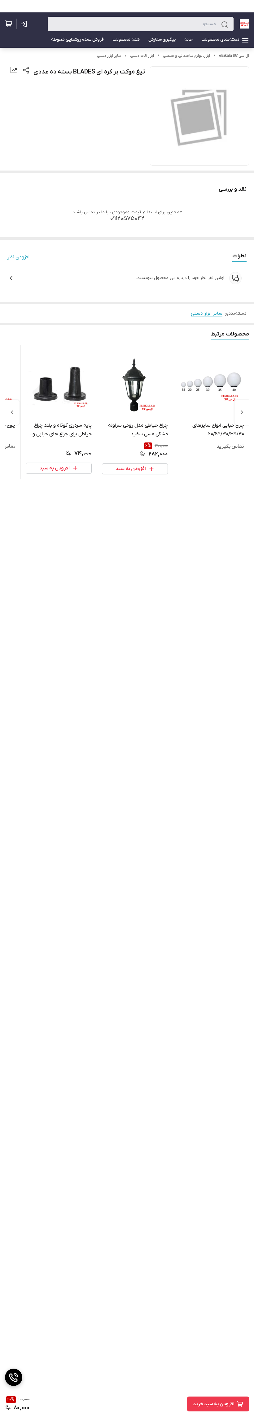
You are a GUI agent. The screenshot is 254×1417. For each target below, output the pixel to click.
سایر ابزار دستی (109, 55)
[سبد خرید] (8, 24)
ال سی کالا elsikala (234, 55)
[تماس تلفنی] (13, 1377)
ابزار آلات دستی (142, 55)
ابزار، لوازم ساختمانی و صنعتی (186, 55)
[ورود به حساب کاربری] (25, 23)
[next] (12, 412)
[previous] (241, 412)
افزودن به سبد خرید (213, 1404)
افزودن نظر (18, 257)
